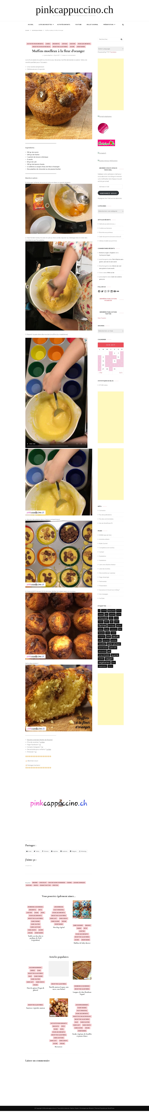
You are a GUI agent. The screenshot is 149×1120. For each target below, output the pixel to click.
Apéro (33, 970)
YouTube (78, 24)
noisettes (113, 632)
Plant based (82, 1007)
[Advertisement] (111, 84)
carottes (118, 614)
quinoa (113, 640)
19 (99, 365)
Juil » (121, 373)
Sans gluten (35, 924)
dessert (106, 621)
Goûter (72, 43)
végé (113, 662)
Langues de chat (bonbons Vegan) (82, 993)
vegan (109, 658)
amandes (104, 610)
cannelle (112, 614)
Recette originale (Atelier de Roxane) (40, 740)
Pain (39, 970)
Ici (40, 744)
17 (118, 361)
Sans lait (53, 918)
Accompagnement (35, 967)
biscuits (119, 610)
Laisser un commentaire (68, 55)
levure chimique (79, 882)
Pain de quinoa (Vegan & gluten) (35, 989)
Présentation (108, 24)
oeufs (36, 885)
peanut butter (45, 885)
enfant (116, 621)
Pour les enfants (84, 43)
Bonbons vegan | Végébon (107, 253)
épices (110, 666)
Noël (42, 912)
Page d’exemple (104, 577)
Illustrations (102, 556)
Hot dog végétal (58, 927)
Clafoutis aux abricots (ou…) (107, 224)
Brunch (87, 925)
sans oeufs (102, 651)
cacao (101, 614)
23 (114, 365)
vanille (101, 659)
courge (116, 618)
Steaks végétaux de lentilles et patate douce (82, 1035)
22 (110, 365)
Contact (101, 552)
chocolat (43, 882)
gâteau (101, 629)
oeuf (108, 637)
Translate (113, 52)
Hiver (36, 912)
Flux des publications (105, 515)
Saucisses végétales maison (35, 1008)
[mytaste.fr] (102, 153)
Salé (30, 976)
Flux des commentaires (106, 519)
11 (121, 357)
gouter (119, 625)
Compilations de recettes (106, 548)
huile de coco (114, 629)
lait (120, 629)
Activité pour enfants (35, 43)
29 (111, 369)
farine (69, 882)
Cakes (48, 43)
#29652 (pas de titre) (105, 535)
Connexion (102, 510)
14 (107, 361)
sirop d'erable (104, 655)
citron (111, 618)
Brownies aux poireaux (106, 232)
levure (101, 633)
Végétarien (81, 46)
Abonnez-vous (108, 193)
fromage (111, 625)
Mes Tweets (102, 318)
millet (107, 633)
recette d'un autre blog (41, 46)
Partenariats (102, 581)
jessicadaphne (48, 55)
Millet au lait (110, 272)
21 (107, 365)
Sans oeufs (32, 930)
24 (118, 365)
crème (101, 621)
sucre (115, 655)
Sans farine (35, 921)
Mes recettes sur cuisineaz (107, 573)
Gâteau (64, 43)
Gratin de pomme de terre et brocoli (110, 236)
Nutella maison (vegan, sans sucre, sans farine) (59, 988)
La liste (42, 742)
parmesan (106, 640)
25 (122, 365)
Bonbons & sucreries (35, 906)
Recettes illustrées (60, 46)
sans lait (113, 648)
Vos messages (103, 594)
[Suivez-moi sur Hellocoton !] (107, 161)
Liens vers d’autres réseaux (107, 564)
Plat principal (59, 909)
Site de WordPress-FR (106, 523)
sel (109, 651)
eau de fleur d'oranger (57, 882)
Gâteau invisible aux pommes (108, 241)
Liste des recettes (45, 24)
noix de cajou (102, 636)
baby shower (78, 925)
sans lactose (103, 648)
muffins (29, 885)
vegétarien (104, 662)
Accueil (30, 24)
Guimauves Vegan (104, 255)
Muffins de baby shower (82, 943)
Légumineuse (58, 906)
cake (106, 614)
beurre (35, 882)
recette (102, 644)
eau (111, 622)
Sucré (72, 46)
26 (99, 369)
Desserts (56, 43)
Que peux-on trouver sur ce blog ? (109, 590)
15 (110, 361)
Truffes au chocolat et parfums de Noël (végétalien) (35, 938)
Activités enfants (63, 24)
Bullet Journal (92, 24)
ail (99, 610)
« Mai (100, 373)
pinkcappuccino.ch (74, 9)
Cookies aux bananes (105, 228)
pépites (55, 885)
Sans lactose (35, 927)
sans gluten (113, 644)
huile (106, 629)
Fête (40, 909)
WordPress (111, 1108)
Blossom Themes (94, 1108)
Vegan (30, 932)
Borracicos (59, 1047)
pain (100, 640)
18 (122, 361)
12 (99, 361)
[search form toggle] (123, 24)
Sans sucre (55, 921)
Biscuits (56, 1026)
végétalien (102, 666)
